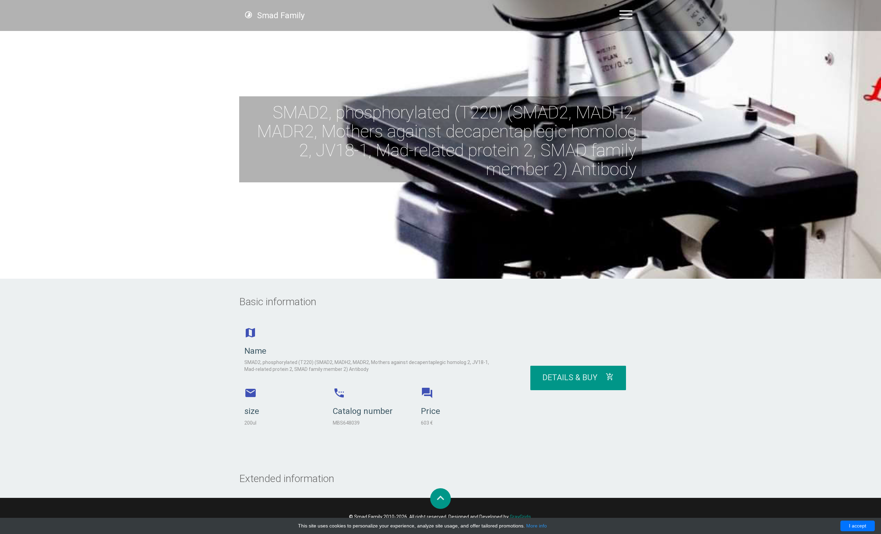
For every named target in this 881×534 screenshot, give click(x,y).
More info (536, 525)
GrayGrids (520, 517)
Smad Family (280, 15)
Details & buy (574, 377)
